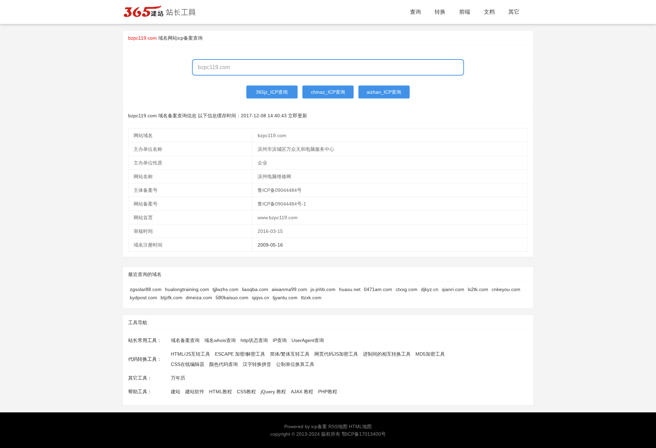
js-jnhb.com (323, 289)
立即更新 (297, 115)
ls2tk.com (478, 289)
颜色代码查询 (223, 364)
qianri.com (453, 289)
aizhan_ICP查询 (384, 92)
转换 (440, 12)
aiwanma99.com (289, 289)
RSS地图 (337, 426)
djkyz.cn (429, 289)
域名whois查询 (220, 340)
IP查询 (280, 340)
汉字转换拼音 (257, 364)
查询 (415, 12)
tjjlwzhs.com (225, 289)
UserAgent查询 (307, 340)
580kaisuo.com (232, 297)
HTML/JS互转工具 (190, 354)
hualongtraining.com (187, 289)
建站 (175, 391)
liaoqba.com (255, 289)
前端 (464, 12)
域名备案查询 (185, 340)
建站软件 (194, 391)
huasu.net (349, 289)
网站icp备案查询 (185, 38)
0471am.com (378, 289)
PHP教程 (327, 391)
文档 (489, 12)
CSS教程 (246, 391)
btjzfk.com (171, 297)
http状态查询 (254, 340)
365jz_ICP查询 (272, 92)
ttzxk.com (311, 297)
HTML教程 (220, 391)
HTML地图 (360, 426)
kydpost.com (143, 297)
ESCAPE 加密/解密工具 (240, 354)
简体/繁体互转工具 (290, 354)
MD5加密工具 (430, 354)
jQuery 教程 (273, 391)
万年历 (178, 378)
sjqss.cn (260, 297)
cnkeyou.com (506, 289)
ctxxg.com (407, 289)
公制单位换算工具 (295, 364)
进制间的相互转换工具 (387, 354)
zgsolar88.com (146, 289)
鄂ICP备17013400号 (364, 434)
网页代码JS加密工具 (336, 354)
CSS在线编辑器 (187, 364)
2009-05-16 (270, 245)
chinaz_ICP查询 (328, 92)
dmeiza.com (199, 297)
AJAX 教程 (302, 391)
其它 (513, 12)
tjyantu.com (285, 297)
